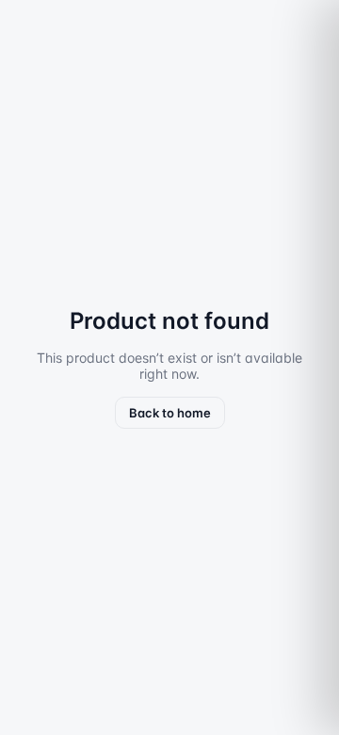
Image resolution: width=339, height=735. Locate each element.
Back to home (170, 412)
